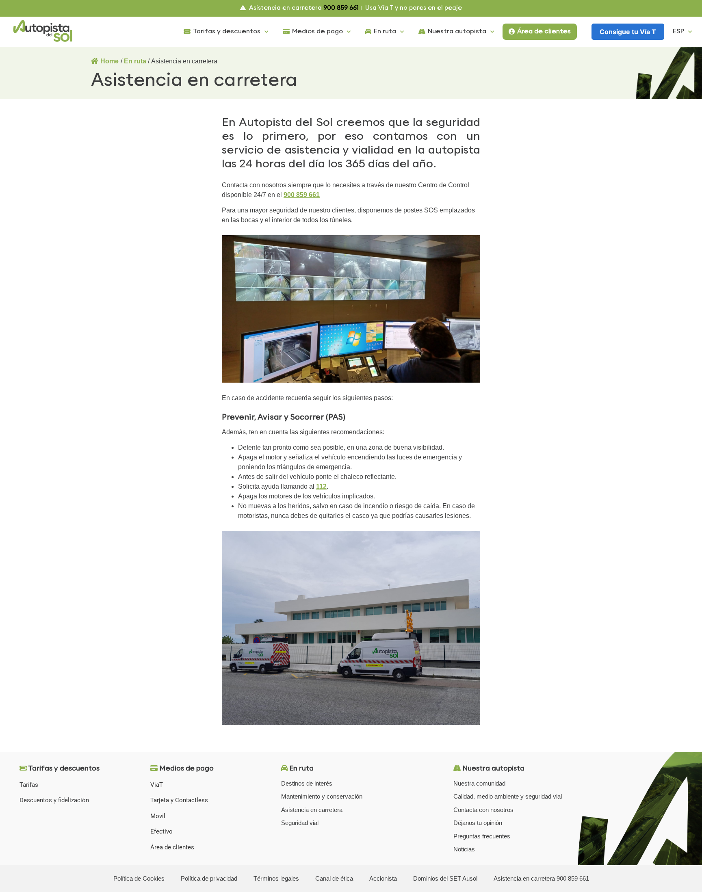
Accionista (383, 878)
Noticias (464, 849)
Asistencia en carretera (311, 809)
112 (321, 486)
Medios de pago (317, 31)
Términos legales (276, 878)
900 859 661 (302, 194)
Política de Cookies (139, 878)
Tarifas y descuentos (226, 31)
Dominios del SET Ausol (445, 878)
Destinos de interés (306, 783)
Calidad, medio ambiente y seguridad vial (507, 796)
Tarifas (29, 784)
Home (109, 61)
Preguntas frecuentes (481, 836)
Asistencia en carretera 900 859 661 (541, 878)
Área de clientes (544, 31)
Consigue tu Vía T (628, 32)
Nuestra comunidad (479, 783)
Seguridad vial (299, 822)
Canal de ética (334, 878)
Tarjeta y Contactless (179, 800)
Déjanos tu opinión (477, 822)
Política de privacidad (209, 878)
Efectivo (161, 831)
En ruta (385, 31)
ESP (678, 31)
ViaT (156, 784)
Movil (157, 816)
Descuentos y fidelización (54, 800)
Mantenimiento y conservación (321, 796)
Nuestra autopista (457, 31)
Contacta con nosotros (483, 809)
